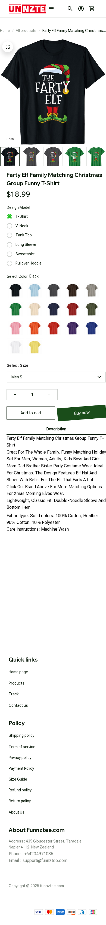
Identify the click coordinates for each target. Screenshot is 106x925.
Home (5, 30)
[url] (45, 860)
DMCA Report (85, 900)
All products (26, 30)
